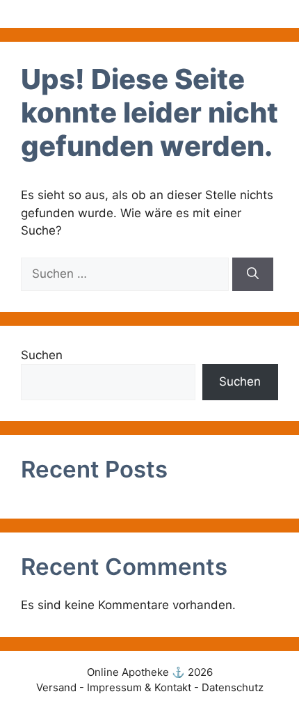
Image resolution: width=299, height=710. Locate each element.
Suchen (42, 355)
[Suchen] (252, 274)
